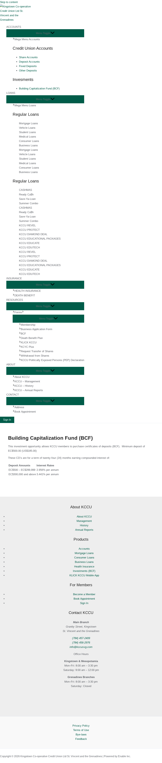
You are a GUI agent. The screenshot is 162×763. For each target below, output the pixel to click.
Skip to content (9, 2)
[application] (23, 312)
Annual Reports (84, 529)
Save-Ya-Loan (27, 198)
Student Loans (27, 132)
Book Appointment (84, 598)
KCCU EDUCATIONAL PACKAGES (40, 238)
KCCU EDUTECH (29, 247)
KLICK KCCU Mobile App (84, 575)
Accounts (84, 548)
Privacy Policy (81, 725)
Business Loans (28, 145)
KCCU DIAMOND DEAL (33, 234)
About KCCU (84, 516)
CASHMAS (25, 189)
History (84, 525)
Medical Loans (27, 136)
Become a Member (84, 594)
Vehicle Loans (27, 127)
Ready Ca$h (26, 194)
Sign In (84, 603)
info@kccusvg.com (81, 647)
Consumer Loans (29, 141)
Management (84, 520)
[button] (7, 420)
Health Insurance (84, 566)
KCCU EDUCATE (29, 243)
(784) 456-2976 (81, 642)
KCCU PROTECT (29, 229)
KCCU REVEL (27, 225)
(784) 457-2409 (81, 638)
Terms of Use (81, 730)
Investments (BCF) (84, 570)
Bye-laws (81, 734)
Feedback (81, 738)
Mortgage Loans (28, 123)
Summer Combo (28, 203)
